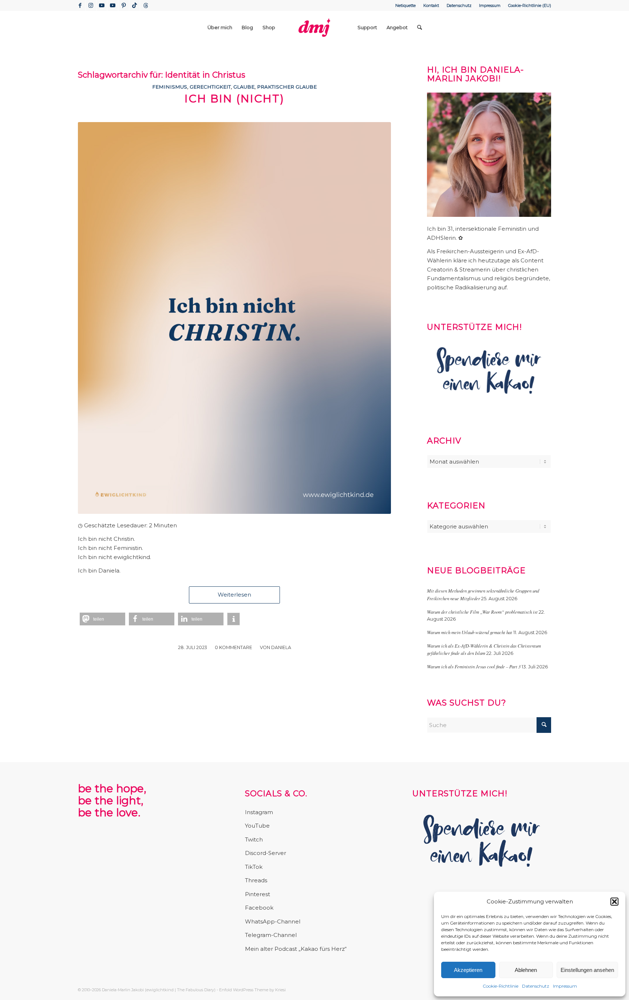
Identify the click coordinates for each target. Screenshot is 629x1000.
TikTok (253, 866)
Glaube (243, 87)
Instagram (259, 812)
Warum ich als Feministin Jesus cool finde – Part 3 (474, 666)
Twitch (254, 839)
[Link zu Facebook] (80, 5)
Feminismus (169, 87)
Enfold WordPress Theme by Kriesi (252, 989)
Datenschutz (535, 986)
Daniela (281, 647)
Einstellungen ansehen (587, 970)
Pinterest (257, 894)
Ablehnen (526, 970)
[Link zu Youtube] (101, 5)
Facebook (259, 907)
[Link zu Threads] (145, 5)
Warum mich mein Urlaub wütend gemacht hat (469, 632)
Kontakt (431, 5)
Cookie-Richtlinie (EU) (529, 5)
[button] (614, 901)
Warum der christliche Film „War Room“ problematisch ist (482, 612)
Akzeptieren (468, 970)
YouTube (257, 825)
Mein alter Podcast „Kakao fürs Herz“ (296, 948)
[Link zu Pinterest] (123, 5)
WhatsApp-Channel (272, 921)
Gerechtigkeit (210, 87)
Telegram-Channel (271, 934)
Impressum (565, 986)
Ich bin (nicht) (234, 98)
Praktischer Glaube (287, 87)
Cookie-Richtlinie (500, 986)
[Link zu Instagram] (91, 5)
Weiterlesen (234, 594)
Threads (256, 880)
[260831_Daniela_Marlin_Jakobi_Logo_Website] (314, 27)
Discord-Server (265, 852)
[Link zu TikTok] (134, 5)
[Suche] (419, 27)
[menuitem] (406, 5)
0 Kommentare (233, 647)
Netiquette (405, 5)
